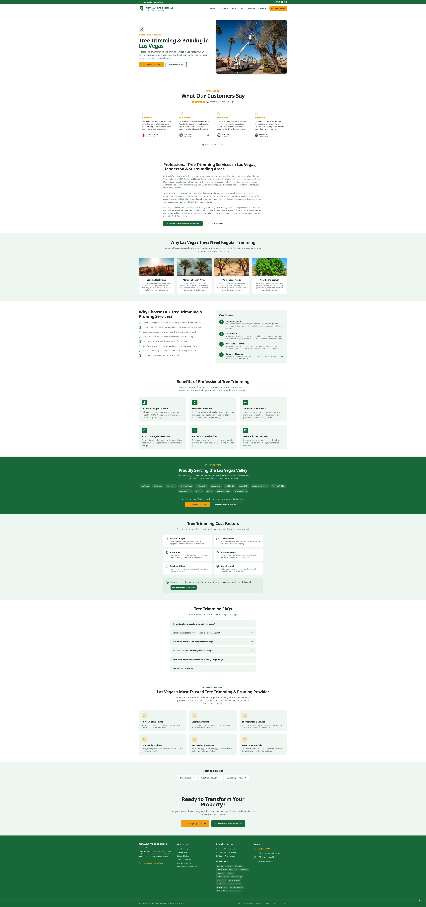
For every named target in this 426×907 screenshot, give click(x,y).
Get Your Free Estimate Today (183, 587)
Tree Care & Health (209, 778)
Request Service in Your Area (226, 505)
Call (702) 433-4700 (153, 65)
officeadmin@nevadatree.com (269, 853)
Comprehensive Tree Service (187, 867)
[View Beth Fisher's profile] (208, 135)
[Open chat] (420, 901)
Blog (238, 903)
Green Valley (216, 486)
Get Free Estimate (176, 65)
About (234, 8)
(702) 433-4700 (281, 2)
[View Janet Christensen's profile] (170, 135)
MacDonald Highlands (237, 887)
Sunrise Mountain (234, 880)
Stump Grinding (183, 856)
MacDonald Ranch (222, 891)
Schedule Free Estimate (230, 823)
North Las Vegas (186, 486)
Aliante (209, 491)
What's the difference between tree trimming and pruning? (198, 659)
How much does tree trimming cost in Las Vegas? (193, 641)
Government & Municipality (226, 849)
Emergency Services (235, 778)
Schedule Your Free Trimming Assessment (183, 223)
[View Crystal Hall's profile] (283, 135)
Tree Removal (185, 778)
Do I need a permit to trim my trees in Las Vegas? (193, 650)
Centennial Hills (185, 491)
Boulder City (230, 486)
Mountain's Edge (278, 486)
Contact (262, 8)
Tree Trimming (182, 849)
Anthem (199, 491)
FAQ (242, 8)
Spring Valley (201, 486)
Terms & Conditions (262, 903)
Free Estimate (280, 8)
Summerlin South (223, 491)
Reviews (251, 8)
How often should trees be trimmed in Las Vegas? (194, 624)
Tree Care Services (184, 859)
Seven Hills (243, 486)
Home (212, 8)
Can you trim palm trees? (183, 668)
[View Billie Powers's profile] (246, 135)
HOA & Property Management (227, 852)
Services (222, 8)
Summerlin (171, 486)
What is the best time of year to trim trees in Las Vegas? (196, 633)
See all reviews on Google (214, 144)
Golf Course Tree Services (225, 856)
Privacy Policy (248, 903)
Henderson (158, 486)
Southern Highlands (259, 486)
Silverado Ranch (241, 491)
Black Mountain (221, 884)
